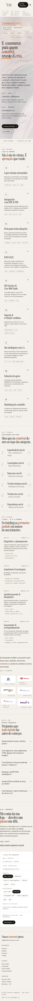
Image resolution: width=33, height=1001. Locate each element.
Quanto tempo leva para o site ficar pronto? (14, 742)
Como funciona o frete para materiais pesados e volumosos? (14, 763)
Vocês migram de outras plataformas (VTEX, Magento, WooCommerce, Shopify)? (14, 753)
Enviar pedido (9, 922)
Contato (4, 955)
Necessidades (7, 888)
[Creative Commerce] (9, 4)
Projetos (4, 951)
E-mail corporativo (10, 866)
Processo (4, 953)
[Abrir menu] (30, 4)
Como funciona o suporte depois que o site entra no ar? (15, 792)
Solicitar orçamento (22, 4)
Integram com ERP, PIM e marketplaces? (10, 773)
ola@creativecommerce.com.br (12, 845)
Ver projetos (7, 131)
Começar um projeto (10, 126)
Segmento (6, 873)
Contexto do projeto (10, 904)
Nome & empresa (8, 858)
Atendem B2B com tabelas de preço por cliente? (14, 782)
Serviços (4, 948)
